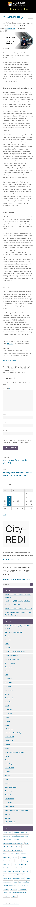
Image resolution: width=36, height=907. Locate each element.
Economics (8, 682)
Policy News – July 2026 (12, 605)
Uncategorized (9, 798)
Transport (8, 795)
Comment (6, 388)
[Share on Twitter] (12, 367)
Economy (25, 861)
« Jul (4, 514)
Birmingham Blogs (18, 9)
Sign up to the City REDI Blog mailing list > (16, 579)
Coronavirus (8, 667)
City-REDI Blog (13, 17)
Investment (14, 868)
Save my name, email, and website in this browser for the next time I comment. (17, 441)
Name (5, 414)
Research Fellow (21, 372)
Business (8, 640)
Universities (8, 802)
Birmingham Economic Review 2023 (13, 843)
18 (9, 504)
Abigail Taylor (7, 832)
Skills (6, 779)
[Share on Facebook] (8, 367)
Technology (8, 791)
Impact (7, 725)
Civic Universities (10, 663)
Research (8, 775)
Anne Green (24, 832)
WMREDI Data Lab (10, 822)
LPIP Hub (8, 744)
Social (7, 783)
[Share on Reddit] (21, 367)
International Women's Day (13, 733)
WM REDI (8, 818)
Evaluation (8, 702)
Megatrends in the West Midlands (15, 752)
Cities (7, 643)
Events (7, 705)
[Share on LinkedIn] (15, 367)
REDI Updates (9, 767)
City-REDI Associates (11, 655)
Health (7, 717)
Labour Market (9, 736)
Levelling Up (9, 740)
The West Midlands (24, 882)
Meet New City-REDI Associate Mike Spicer (18, 601)
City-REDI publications (12, 659)
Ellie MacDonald (10, 28)
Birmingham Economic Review (14, 632)
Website (5, 430)
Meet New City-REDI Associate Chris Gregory (18, 608)
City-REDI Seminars (8, 854)
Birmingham (6, 836)
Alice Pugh (16, 832)
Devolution (8, 678)
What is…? (8, 814)
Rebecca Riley (21, 875)
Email (5, 422)
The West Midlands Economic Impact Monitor (15, 885)
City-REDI (11, 370)
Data (6, 674)
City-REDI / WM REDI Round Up (15, 651)
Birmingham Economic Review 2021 (13, 839)
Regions (7, 771)
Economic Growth (8, 861)
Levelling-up (16, 871)
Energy (7, 694)
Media (7, 748)
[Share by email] (28, 367)
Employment (9, 690)
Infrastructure (9, 729)
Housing (7, 721)
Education (8, 686)
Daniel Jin (13, 372)
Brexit (7, 636)
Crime (7, 671)
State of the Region (10, 787)
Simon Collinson (7, 882)
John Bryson (22, 868)
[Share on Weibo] (25, 367)
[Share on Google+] (18, 367)
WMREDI (14, 896)
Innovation (6, 868)
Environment (9, 698)
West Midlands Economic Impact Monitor (17, 810)
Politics (7, 760)
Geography (8, 709)
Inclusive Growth (23, 864)
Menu (30, 17)
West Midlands (9, 806)
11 (9, 501)
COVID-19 (15, 857)
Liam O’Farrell (26, 871)
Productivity (8, 764)
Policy (7, 756)
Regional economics (18, 878)
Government (8, 713)
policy (5, 875)
